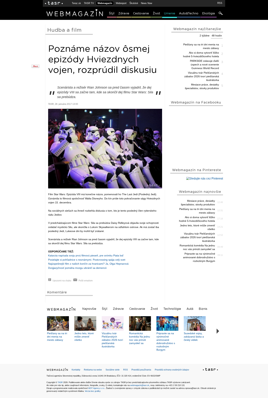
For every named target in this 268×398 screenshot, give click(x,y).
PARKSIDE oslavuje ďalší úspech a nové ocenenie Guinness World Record (204, 64)
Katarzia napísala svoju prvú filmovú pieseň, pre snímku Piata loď (85, 255)
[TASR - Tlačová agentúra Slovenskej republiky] (210, 370)
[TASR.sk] (54, 3)
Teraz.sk (76, 3)
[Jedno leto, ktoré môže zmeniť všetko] (85, 323)
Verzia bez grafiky (93, 391)
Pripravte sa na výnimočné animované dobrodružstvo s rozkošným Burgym (199, 257)
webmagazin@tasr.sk (139, 385)
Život (156, 13)
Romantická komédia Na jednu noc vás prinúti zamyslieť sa (197, 247)
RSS (219, 3)
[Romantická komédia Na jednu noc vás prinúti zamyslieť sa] (140, 323)
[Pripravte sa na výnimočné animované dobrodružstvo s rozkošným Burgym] (167, 323)
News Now (146, 3)
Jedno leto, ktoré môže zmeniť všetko (197, 227)
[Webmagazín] (61, 309)
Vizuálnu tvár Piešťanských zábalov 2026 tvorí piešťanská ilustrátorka (201, 76)
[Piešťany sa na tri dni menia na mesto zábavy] (58, 323)
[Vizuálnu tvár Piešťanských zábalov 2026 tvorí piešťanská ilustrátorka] (113, 323)
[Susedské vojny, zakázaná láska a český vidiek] (195, 323)
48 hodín (217, 35)
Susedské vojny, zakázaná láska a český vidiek (194, 336)
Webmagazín (105, 3)
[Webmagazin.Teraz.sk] (57, 370)
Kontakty (76, 369)
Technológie (172, 308)
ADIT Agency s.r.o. (96, 388)
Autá (190, 308)
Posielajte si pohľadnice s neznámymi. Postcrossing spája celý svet (86, 259)
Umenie (169, 13)
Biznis (203, 308)
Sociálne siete (113, 369)
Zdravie (123, 13)
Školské (133, 3)
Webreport (121, 3)
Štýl (111, 13)
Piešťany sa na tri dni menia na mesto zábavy (201, 46)
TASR (60, 382)
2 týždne (204, 35)
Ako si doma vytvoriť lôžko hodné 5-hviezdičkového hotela (201, 54)
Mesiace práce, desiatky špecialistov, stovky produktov (202, 86)
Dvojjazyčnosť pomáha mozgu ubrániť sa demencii (77, 267)
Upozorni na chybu (62, 280)
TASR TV (89, 3)
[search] (220, 13)
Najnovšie (89, 308)
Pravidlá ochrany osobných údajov (172, 369)
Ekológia (208, 13)
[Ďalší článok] (218, 331)
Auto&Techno (188, 13)
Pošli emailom (86, 280)
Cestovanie (141, 13)
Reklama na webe (93, 369)
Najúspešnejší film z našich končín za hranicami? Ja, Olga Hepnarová (88, 263)
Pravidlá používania (141, 369)
